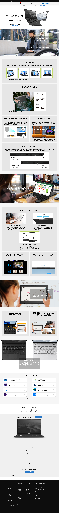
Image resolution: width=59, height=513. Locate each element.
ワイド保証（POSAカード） (19, 497)
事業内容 (44, 484)
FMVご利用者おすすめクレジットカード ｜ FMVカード (38, 489)
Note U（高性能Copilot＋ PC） (11, 489)
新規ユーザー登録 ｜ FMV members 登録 (38, 483)
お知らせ (27, 490)
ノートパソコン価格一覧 (19, 483)
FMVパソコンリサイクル (28, 489)
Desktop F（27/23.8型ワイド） (11, 501)
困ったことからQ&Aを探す (28, 483)
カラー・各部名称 (23, 5)
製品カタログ (9, 506)
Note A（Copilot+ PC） (10, 484)
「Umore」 (12, 260)
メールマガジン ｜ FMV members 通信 (38, 484)
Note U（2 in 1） (9, 495)
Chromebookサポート (28, 493)
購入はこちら (42, 5)
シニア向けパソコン (19, 489)
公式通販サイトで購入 (15, 25)
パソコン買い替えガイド (19, 491)
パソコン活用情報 (27, 484)
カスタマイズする (29, 472)
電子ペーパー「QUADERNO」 (38, 498)
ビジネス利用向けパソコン (19, 490)
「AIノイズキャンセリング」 (12, 259)
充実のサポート (18, 504)
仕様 (29, 5)
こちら (33, 398)
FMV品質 (18, 499)
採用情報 (44, 489)
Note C (9, 496)
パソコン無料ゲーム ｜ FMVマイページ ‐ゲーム (38, 486)
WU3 (16, 5)
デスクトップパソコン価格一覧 (20, 484)
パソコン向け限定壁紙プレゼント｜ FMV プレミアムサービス (39, 495)
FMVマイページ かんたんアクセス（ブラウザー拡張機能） (38, 488)
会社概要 (44, 483)
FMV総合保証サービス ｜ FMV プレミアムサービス (39, 491)
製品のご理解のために (19, 498)
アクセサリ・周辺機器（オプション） (11, 505)
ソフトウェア (36, 5)
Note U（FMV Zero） (10, 494)
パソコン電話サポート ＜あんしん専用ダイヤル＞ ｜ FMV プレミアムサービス (39, 493)
